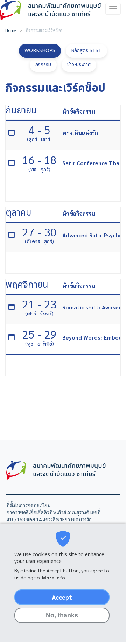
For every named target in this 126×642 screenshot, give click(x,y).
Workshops (39, 50)
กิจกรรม (43, 64)
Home (10, 30)
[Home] (51, 10)
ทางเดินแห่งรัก (80, 133)
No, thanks (62, 615)
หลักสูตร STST (86, 50)
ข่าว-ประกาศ (79, 64)
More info (53, 577)
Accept (62, 597)
